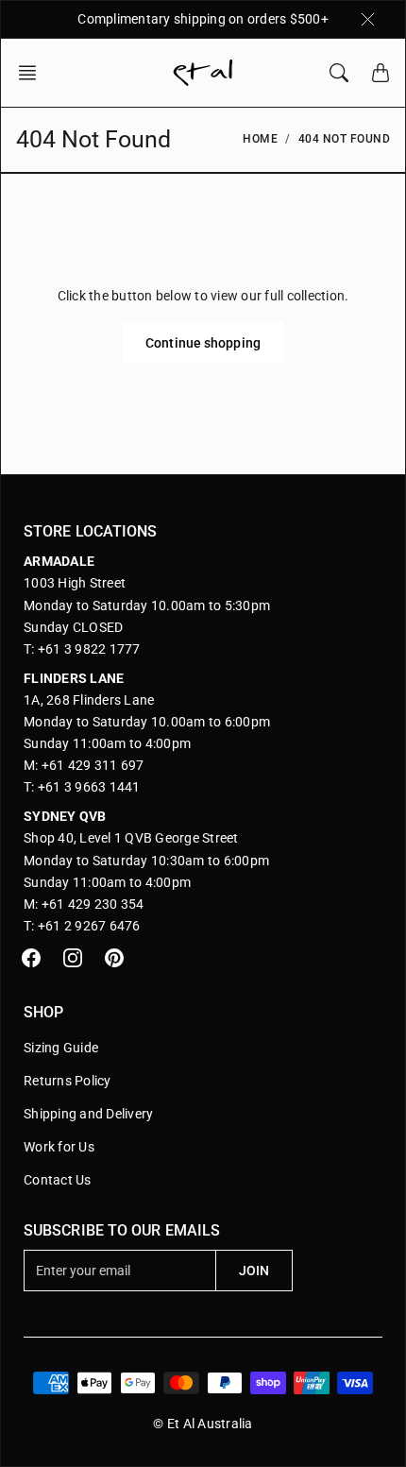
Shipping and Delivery (88, 1113)
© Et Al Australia (202, 1423)
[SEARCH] (339, 73)
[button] (33, 72)
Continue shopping (203, 342)
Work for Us (59, 1146)
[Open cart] (380, 73)
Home (260, 138)
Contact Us (58, 1179)
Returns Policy (67, 1080)
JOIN (254, 1270)
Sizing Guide (61, 1047)
